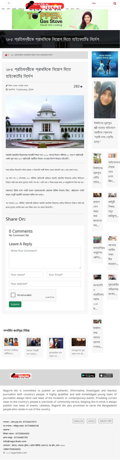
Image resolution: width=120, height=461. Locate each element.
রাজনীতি (14, 9)
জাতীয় (8, 9)
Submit (15, 304)
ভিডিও (94, 3)
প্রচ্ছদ (3, 9)
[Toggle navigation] (9, 3)
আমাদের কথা (78, 421)
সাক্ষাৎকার (66, 9)
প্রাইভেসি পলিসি (106, 421)
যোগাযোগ (91, 421)
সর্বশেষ (72, 9)
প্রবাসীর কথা (21, 9)
